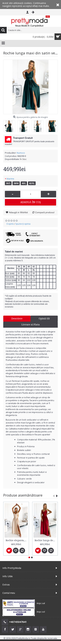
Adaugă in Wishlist (18, 212)
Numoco (21, 152)
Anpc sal (41, 603)
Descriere (16, 318)
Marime (10, 178)
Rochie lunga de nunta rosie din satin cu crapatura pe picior (46, 540)
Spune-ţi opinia (22, 223)
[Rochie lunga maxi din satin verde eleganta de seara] (30, 87)
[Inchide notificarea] (58, 4)
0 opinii (10, 223)
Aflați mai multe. (40, 5)
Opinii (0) (44, 318)
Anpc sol (41, 611)
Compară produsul (44, 212)
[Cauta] (3, 30)
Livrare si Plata (30, 324)
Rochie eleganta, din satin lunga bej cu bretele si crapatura (17, 540)
